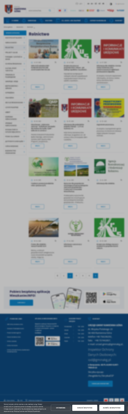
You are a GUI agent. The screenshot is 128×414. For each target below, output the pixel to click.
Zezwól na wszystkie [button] (112, 408)
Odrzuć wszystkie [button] (84, 408)
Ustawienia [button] (60, 408)
